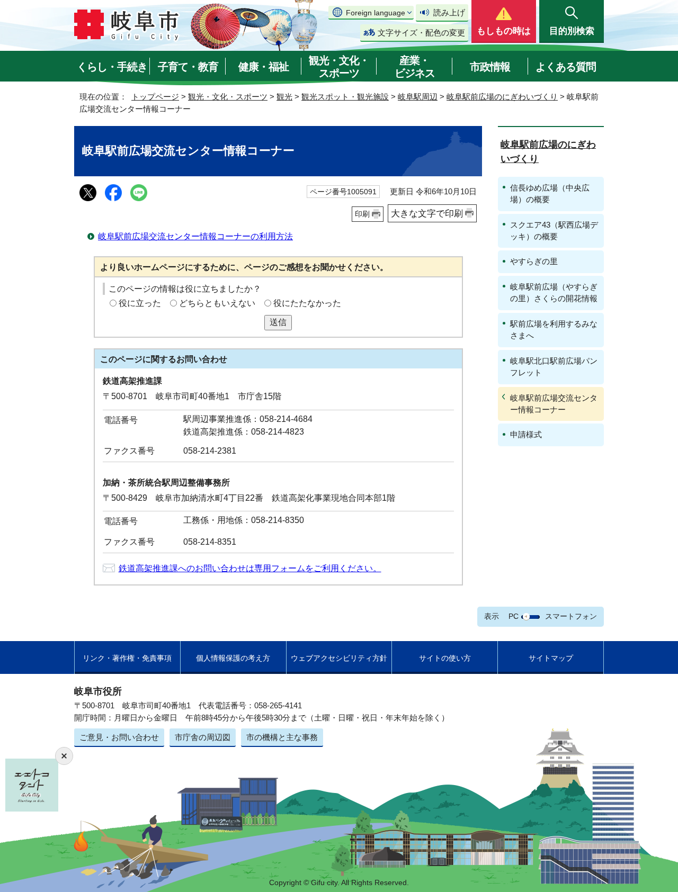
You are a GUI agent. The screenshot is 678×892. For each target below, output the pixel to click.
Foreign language (375, 12)
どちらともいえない (217, 303)
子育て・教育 (188, 67)
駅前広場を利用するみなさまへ (553, 329)
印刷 (362, 214)
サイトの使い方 (445, 658)
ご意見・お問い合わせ (119, 737)
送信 (278, 322)
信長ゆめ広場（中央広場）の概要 (550, 193)
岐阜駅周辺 (418, 96)
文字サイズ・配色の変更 (421, 32)
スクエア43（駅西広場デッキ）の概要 (554, 230)
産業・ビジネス (415, 67)
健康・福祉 (263, 67)
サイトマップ (551, 658)
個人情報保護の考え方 (233, 658)
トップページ (155, 96)
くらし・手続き (112, 67)
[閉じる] (64, 755)
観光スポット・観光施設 (345, 96)
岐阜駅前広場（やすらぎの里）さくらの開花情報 (553, 292)
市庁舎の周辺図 (202, 737)
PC (513, 616)
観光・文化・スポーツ (339, 67)
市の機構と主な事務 (282, 737)
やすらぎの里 (534, 261)
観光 (284, 96)
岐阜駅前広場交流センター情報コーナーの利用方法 (195, 236)
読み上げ (449, 12)
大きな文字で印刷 (427, 213)
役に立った (140, 303)
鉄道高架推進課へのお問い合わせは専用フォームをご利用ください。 (250, 568)
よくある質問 (566, 67)
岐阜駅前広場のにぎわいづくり (502, 96)
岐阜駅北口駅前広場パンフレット (553, 366)
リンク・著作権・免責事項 (127, 658)
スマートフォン (571, 616)
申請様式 (526, 434)
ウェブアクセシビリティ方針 (339, 658)
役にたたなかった (307, 303)
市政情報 (490, 67)
